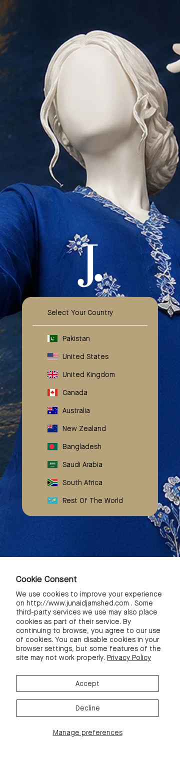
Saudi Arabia (82, 464)
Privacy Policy (129, 658)
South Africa (82, 482)
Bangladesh (82, 446)
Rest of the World (92, 500)
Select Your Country (80, 312)
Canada (75, 392)
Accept (88, 684)
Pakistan (76, 338)
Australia (76, 410)
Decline (88, 708)
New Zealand (84, 428)
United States (85, 356)
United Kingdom (88, 374)
